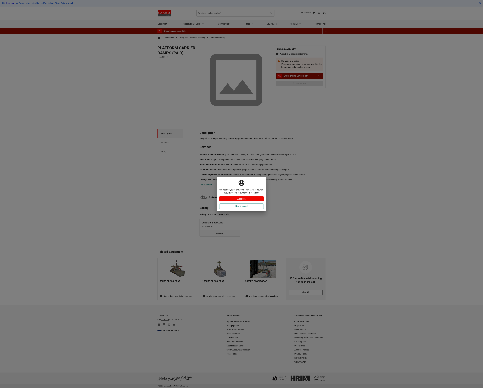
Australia (241, 199)
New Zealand (241, 206)
